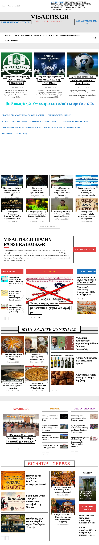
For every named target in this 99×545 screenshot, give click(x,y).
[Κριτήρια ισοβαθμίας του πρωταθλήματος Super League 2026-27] (12, 181)
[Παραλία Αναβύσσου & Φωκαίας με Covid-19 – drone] (64, 426)
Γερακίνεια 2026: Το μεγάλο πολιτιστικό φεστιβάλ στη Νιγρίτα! (35, 501)
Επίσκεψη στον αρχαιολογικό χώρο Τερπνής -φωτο (78, 418)
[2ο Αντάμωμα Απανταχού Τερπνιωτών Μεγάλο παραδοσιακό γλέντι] (12, 205)
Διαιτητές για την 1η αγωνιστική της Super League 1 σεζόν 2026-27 (37, 214)
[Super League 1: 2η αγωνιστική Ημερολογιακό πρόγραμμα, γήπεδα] (87, 181)
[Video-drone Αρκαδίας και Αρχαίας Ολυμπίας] (64, 436)
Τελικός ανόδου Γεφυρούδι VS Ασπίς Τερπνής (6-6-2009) (15, 308)
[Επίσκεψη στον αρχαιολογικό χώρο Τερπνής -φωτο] (94, 416)
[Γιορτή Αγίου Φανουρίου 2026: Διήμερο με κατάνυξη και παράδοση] (87, 205)
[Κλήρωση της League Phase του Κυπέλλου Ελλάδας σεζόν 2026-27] (49, 64)
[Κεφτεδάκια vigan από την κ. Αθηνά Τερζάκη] (62, 378)
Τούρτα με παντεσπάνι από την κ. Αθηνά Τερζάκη (12, 356)
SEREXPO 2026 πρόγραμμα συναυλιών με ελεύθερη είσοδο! (87, 519)
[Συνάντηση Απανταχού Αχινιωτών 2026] (37, 181)
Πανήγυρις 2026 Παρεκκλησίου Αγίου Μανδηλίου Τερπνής (35, 522)
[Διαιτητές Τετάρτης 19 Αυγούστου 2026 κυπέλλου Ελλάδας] (62, 205)
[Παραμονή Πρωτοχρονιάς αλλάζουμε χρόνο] (36, 345)
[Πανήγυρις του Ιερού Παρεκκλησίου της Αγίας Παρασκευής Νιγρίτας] (63, 506)
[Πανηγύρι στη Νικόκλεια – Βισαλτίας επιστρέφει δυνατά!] (13, 480)
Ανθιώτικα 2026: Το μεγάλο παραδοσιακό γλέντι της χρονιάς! (86, 279)
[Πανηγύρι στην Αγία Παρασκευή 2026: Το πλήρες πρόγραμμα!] (63, 479)
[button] (94, 37)
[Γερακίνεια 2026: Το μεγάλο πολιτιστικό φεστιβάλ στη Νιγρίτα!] (13, 501)
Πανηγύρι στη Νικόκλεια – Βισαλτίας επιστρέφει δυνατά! (36, 480)
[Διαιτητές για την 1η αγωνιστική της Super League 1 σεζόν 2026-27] (37, 205)
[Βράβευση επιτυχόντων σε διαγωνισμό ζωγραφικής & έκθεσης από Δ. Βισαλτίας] (94, 438)
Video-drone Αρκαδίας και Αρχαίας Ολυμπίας (50, 437)
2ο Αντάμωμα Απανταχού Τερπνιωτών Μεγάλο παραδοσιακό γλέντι (12, 214)
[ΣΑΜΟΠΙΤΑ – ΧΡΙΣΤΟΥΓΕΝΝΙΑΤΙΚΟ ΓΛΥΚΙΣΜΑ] (36, 374)
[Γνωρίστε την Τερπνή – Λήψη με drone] (64, 446)
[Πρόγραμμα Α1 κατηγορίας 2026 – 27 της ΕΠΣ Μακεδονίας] (16, 64)
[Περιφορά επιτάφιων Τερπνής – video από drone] (64, 416)
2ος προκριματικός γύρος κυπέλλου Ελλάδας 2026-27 (87, 492)
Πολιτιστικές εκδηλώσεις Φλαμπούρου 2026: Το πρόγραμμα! (86, 291)
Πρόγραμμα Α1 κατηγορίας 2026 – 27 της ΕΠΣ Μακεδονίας (17, 80)
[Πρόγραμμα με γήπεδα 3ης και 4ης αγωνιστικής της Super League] (82, 64)
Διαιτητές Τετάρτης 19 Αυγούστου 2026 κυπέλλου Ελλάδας (61, 213)
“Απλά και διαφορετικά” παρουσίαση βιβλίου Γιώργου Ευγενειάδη (87, 343)
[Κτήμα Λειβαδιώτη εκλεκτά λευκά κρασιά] (62, 361)
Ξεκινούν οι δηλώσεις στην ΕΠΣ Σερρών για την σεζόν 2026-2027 (16, 281)
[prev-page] (3, 318)
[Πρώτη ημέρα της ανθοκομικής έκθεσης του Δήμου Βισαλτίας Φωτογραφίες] (94, 426)
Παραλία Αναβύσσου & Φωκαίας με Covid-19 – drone (50, 428)
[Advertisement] (49, 157)
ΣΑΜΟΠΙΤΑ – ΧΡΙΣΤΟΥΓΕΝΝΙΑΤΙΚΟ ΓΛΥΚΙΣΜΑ (36, 385)
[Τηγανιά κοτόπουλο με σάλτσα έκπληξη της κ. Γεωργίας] (12, 374)
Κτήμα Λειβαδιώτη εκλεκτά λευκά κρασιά (86, 360)
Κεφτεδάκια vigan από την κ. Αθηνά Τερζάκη (86, 377)
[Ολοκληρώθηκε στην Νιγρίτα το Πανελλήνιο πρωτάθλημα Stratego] (21, 425)
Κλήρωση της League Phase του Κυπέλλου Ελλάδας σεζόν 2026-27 (50, 80)
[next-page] (7, 318)
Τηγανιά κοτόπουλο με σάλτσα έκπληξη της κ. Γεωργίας (12, 385)
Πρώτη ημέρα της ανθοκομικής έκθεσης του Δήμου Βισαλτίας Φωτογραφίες (79, 429)
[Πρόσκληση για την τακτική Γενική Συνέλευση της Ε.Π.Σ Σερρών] (4, 293)
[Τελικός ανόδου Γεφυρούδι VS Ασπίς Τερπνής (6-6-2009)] (4, 307)
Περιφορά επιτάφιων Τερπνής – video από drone (50, 418)
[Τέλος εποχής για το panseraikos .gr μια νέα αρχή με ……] (49, 290)
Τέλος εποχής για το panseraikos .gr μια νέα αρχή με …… (50, 308)
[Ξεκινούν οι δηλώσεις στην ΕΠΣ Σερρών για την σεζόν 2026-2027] (4, 279)
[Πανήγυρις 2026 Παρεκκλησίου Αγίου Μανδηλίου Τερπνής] (13, 523)
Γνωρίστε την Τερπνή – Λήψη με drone (50, 446)
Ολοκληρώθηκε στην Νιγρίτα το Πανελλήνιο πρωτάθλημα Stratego (20, 438)
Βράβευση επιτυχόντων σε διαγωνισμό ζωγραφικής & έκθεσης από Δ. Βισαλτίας (80, 442)
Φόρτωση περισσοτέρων (48, 227)
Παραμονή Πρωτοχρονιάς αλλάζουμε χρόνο (37, 356)
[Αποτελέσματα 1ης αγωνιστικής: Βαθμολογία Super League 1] (62, 181)
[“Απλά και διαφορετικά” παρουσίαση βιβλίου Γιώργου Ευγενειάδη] (62, 343)
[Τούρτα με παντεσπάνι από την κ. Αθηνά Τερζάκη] (12, 345)
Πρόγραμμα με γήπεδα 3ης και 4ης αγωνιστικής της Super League (82, 80)
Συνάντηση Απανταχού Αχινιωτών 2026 (37, 190)
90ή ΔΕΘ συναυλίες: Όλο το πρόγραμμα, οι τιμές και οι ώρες (87, 531)
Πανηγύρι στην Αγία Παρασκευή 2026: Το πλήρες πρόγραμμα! (63, 489)
